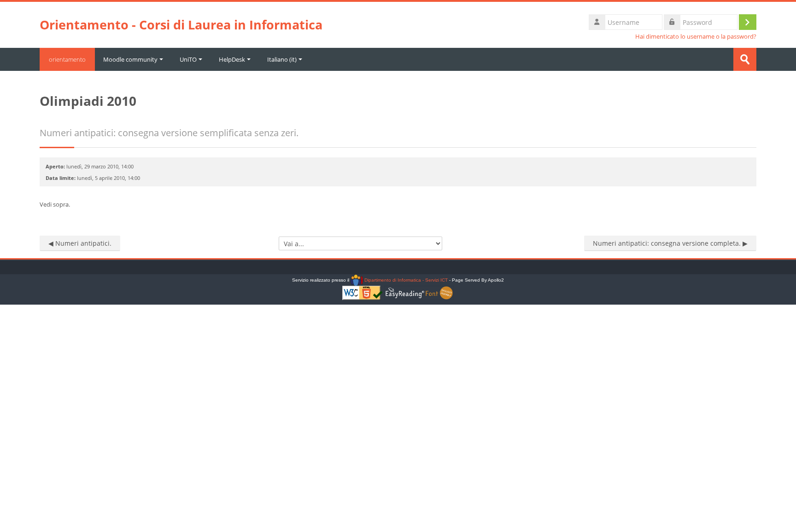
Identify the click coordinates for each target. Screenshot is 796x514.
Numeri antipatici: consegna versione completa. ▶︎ (670, 243)
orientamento (67, 59)
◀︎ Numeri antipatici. (79, 243)
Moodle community (130, 59)
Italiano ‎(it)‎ (282, 59)
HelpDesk (232, 59)
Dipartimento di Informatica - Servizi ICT (405, 280)
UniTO (188, 59)
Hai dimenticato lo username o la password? (695, 36)
